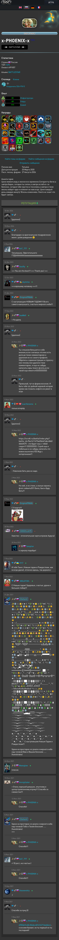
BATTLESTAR (14, 72)
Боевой (23, 105)
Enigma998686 (26, 297)
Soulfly (22, 266)
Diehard (23, 599)
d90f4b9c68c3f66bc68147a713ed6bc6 (35, 925)
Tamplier (30, 546)
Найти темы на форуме (15, 158)
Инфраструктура (26, 98)
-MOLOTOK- (24, 581)
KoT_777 (23, 248)
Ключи (16, 79)
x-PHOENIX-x (32, 345)
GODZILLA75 (25, 531)
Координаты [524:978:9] (15, 86)
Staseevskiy (24, 890)
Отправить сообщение (30, 162)
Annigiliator (24, 782)
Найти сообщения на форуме (41, 158)
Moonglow (23, 765)
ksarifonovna (27, 404)
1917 (21, 563)
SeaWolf (22, 315)
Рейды (23, 101)
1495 (8, 64)
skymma (26, 282)
